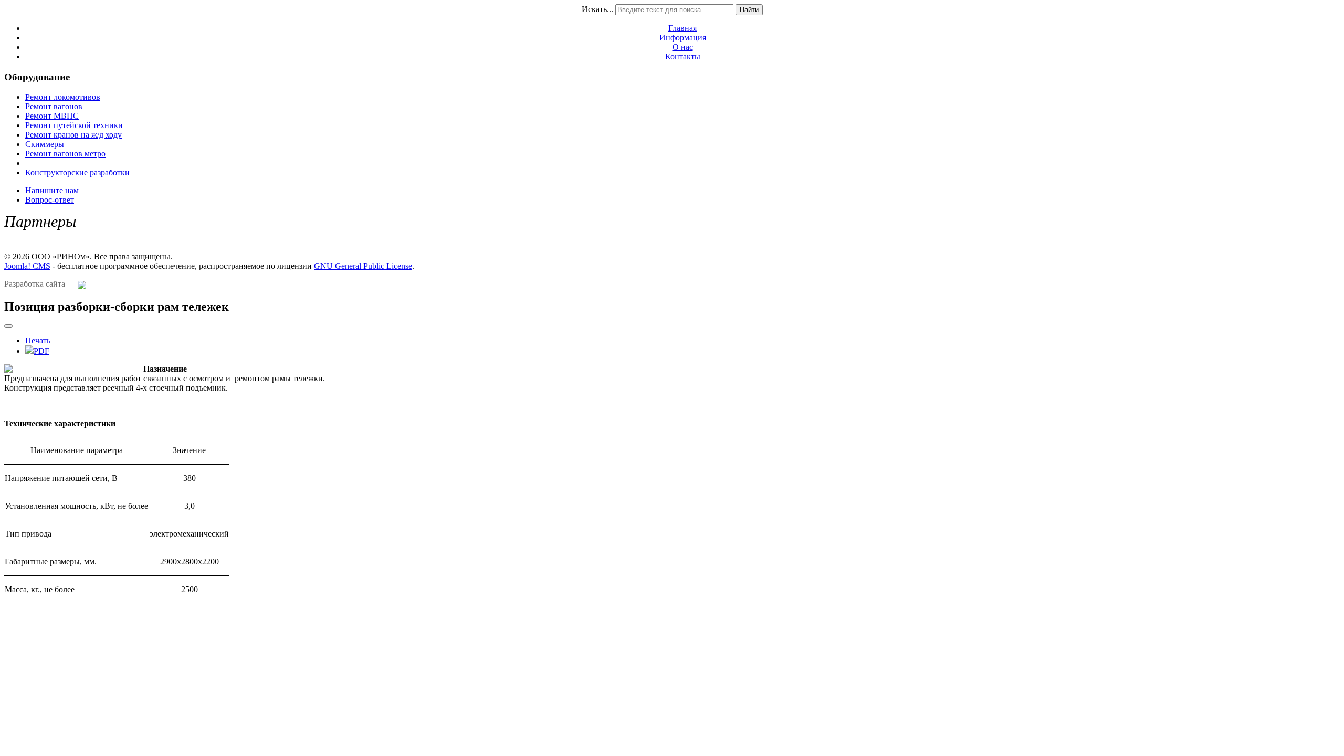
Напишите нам (52, 190)
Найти (749, 10)
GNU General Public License (363, 265)
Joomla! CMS (27, 265)
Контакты (682, 56)
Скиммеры (44, 144)
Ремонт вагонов (53, 106)
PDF (41, 350)
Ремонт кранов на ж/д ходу (73, 134)
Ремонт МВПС (52, 115)
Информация (682, 37)
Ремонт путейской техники (74, 125)
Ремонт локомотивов (62, 96)
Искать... (597, 9)
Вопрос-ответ (49, 199)
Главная (682, 28)
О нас (683, 47)
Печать (37, 340)
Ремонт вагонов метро (65, 153)
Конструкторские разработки (77, 172)
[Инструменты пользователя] (8, 326)
